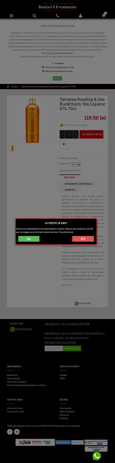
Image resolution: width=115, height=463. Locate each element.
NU (83, 239)
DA (29, 239)
